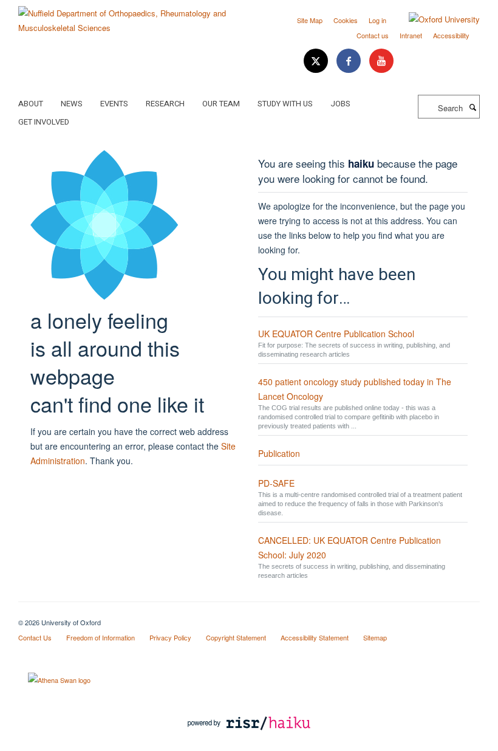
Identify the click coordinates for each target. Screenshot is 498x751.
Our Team (221, 103)
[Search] (472, 107)
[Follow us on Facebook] (349, 61)
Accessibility (451, 35)
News (72, 103)
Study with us (285, 103)
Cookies (345, 20)
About (30, 103)
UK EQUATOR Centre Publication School (336, 333)
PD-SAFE (276, 483)
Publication (279, 453)
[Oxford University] (435, 19)
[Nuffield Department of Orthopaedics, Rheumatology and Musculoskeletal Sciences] (129, 16)
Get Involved (43, 122)
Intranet (411, 35)
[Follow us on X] (317, 61)
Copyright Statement (236, 637)
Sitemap (375, 637)
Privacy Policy (170, 637)
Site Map (309, 20)
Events (114, 103)
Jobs (340, 103)
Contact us (372, 35)
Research (165, 103)
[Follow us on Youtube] (381, 61)
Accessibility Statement (315, 637)
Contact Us (35, 637)
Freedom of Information (100, 637)
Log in (377, 20)
